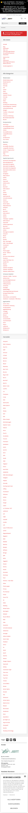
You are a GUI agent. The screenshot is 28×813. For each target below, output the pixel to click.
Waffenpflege (6, 289)
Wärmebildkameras (8, 162)
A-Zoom (5, 355)
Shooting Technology (8, 731)
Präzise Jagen (6, 250)
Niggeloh (5, 561)
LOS (4, 525)
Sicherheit (5, 285)
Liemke (5, 522)
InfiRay (4, 489)
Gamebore (5, 444)
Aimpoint (5, 207)
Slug (4, 153)
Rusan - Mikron (7, 252)
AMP (4, 350)
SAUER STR (6, 262)
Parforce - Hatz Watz (8, 580)
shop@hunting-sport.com (9, 761)
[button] (25, 2)
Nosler (4, 569)
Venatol (5, 692)
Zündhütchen (6, 137)
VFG (4, 694)
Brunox (5, 372)
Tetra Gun (5, 672)
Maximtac (5, 366)
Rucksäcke (5, 317)
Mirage (5, 553)
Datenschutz (12, 794)
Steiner (5, 179)
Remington (6, 611)
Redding (5, 93)
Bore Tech (5, 369)
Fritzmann (5, 441)
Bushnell (5, 187)
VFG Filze (5, 295)
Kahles (4, 177)
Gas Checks (6, 139)
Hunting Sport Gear (8, 486)
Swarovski (5, 181)
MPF (4, 555)
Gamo (4, 447)
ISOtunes (5, 494)
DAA (4, 400)
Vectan (4, 686)
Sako (4, 622)
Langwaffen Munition (8, 148)
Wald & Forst (6, 703)
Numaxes (5, 572)
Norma (4, 566)
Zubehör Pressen (7, 95)
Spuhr (4, 254)
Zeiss (4, 714)
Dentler (5, 239)
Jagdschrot (5, 152)
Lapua (4, 505)
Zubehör (5, 172)
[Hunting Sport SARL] (6, 18)
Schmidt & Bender (7, 198)
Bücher (5, 119)
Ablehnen (14, 808)
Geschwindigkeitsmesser (9, 280)
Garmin (5, 450)
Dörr (4, 413)
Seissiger (5, 633)
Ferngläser (5, 173)
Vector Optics (6, 203)
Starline (5, 655)
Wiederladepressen (8, 80)
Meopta (5, 194)
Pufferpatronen (7, 284)
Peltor (4, 583)
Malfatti (5, 541)
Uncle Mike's (6, 683)
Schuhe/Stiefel (6, 318)
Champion (5, 394)
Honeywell (5, 725)
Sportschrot (6, 155)
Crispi (4, 397)
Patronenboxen (7, 282)
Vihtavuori (5, 697)
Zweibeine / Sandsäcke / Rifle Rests (12, 299)
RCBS (4, 91)
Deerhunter (6, 402)
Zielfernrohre (6, 183)
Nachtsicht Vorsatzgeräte (9, 160)
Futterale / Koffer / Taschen (10, 276)
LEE (4, 87)
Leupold (5, 247)
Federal (5, 427)
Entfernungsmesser (8, 224)
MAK (4, 249)
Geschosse (5, 124)
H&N (4, 461)
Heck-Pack (5, 469)
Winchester (6, 708)
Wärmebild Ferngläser (8, 164)
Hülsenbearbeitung (8, 108)
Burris (4, 185)
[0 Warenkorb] (21, 18)
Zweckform (6, 717)
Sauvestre (5, 625)
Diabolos (5, 144)
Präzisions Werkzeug (8, 116)
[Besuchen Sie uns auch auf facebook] (7, 740)
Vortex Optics (6, 700)
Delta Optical (6, 175)
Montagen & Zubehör (8, 232)
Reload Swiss (6, 608)
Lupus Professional (8, 527)
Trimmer (5, 114)
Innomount (6, 245)
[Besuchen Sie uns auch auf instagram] (11, 740)
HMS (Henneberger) (8, 475)
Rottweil (5, 614)
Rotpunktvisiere (7, 205)
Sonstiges (5, 287)
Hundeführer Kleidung (8, 305)
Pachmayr (5, 575)
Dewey (4, 411)
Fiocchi (4, 433)
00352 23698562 (5, 756)
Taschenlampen (7, 320)
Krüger (4, 502)
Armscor (5, 352)
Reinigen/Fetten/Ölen (8, 293)
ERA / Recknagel (7, 241)
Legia (4, 516)
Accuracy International (8, 256)
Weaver (5, 264)
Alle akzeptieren (14, 799)
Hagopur (5, 464)
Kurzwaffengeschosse (8, 126)
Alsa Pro (5, 347)
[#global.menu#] (25, 18)
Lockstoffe (5, 313)
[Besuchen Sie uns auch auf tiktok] (14, 740)
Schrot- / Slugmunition (8, 150)
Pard (4, 578)
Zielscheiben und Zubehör (9, 297)
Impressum (5, 794)
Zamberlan (6, 711)
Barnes (5, 361)
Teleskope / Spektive (8, 218)
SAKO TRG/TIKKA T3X (8, 260)
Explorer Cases (6, 425)
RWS (4, 619)
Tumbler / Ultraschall (8, 112)
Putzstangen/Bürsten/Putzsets (10, 291)
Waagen (5, 110)
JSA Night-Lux (6, 719)
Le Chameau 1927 (7, 508)
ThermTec (5, 675)
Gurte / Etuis (6, 303)
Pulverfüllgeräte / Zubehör (9, 106)
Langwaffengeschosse (8, 128)
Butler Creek (6, 386)
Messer (5, 315)
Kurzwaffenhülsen (7, 132)
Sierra (4, 644)
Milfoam (5, 550)
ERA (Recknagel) (7, 422)
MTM (4, 558)
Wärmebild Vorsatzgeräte (9, 168)
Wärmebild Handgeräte (9, 166)
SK (3, 647)
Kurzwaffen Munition (8, 146)
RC (3, 600)
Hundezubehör (7, 307)
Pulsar (4, 594)
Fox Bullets (5, 436)
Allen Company (7, 344)
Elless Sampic (6, 419)
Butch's (5, 383)
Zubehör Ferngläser (8, 267)
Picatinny (5, 258)
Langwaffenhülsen (7, 134)
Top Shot (5, 678)
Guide (4, 458)
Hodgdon (5, 477)
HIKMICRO (5, 472)
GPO (4, 455)
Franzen (5, 438)
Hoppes (5, 480)
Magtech (5, 536)
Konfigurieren (14, 804)
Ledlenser (5, 326)
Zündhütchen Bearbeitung (9, 104)
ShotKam (5, 642)
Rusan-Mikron (6, 616)
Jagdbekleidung (7, 309)
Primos (4, 589)
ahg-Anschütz (6, 722)
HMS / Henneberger (8, 243)
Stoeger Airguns (7, 661)
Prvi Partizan (6, 591)
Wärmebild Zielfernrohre (9, 170)
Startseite (3, 27)
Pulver (4, 135)
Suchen (23, 23)
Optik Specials (6, 196)
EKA (4, 416)
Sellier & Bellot (6, 636)
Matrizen (5, 84)
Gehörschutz (6, 278)
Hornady (5, 85)
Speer (4, 650)
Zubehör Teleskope (8, 269)
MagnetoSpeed (7, 533)
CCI (4, 391)
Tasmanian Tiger (7, 669)
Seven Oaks (6, 639)
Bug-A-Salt (5, 375)
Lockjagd (5, 311)
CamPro (5, 388)
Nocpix (4, 564)
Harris (4, 466)
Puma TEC (5, 597)
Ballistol (5, 358)
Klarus (4, 324)
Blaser (4, 235)
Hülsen (5, 130)
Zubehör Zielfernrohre (8, 271)
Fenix (4, 322)
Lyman (4, 89)
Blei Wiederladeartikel (8, 117)
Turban (5, 680)
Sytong (4, 667)
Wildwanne (6, 330)
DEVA (4, 408)
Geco (4, 190)
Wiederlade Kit (6, 82)
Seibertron (5, 630)
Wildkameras (6, 328)
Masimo (5, 544)
